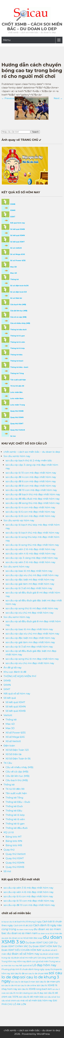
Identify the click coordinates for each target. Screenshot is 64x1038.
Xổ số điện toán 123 (18, 292)
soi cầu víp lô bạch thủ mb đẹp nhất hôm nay (32, 532)
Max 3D (13, 267)
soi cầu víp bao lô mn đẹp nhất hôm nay (29, 629)
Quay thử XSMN (16, 417)
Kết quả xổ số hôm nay (17, 693)
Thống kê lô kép (17, 348)
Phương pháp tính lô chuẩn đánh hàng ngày (23, 969)
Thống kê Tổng (17, 373)
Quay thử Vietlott (17, 430)
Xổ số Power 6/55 (17, 261)
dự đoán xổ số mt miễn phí (24, 958)
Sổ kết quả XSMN (17, 235)
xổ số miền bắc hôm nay (38, 1000)
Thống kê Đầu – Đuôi (19, 367)
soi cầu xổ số (50, 997)
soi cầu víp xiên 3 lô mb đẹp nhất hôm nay (30, 562)
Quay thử (9, 849)
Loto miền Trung (17, 405)
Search (35, 132)
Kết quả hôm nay (17, 223)
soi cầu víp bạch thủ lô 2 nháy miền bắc (29, 460)
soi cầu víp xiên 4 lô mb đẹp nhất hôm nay (30, 553)
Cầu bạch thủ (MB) (18, 305)
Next (58, 98)
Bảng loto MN (14, 840)
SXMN (7, 684)
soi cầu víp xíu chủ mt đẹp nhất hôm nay (29, 612)
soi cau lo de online (27, 985)
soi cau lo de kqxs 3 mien (23, 982)
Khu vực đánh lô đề (15, 671)
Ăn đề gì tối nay (12, 667)
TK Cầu (8, 762)
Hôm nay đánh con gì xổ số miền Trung (36, 961)
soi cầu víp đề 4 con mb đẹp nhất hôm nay (31, 477)
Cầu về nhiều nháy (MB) (20, 323)
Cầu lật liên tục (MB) (18, 311)
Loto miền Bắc (16, 392)
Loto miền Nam (16, 399)
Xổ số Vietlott (13, 741)
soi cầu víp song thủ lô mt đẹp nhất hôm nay (32, 608)
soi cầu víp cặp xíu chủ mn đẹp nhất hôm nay (32, 633)
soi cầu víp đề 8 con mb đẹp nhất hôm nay (31, 485)
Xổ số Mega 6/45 (17, 254)
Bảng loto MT (14, 836)
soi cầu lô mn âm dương (18, 993)
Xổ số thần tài (16, 298)
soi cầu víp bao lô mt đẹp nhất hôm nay (29, 570)
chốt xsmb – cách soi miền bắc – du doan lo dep (32, 26)
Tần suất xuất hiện (18, 380)
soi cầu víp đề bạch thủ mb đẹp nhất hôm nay (33, 494)
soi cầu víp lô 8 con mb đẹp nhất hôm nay (30, 516)
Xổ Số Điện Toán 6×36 (18, 758)
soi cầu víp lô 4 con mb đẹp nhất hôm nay (30, 507)
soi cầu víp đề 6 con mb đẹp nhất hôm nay (31, 481)
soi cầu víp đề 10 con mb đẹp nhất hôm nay (31, 490)
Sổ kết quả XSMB (17, 229)
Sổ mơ (13, 436)
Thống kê (14, 279)
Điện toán (9, 745)
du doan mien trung (25, 930)
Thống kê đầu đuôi (18, 330)
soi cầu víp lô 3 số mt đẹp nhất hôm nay (29, 588)
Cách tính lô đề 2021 (23, 925)
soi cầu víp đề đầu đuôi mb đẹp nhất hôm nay (32, 498)
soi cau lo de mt (9, 985)
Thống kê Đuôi (16, 361)
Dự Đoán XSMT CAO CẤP (39, 942)
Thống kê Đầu (16, 355)
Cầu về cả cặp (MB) (18, 317)
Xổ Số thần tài (13, 754)
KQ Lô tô (9, 832)
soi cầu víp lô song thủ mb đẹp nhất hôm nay (32, 544)
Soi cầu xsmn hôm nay (17, 617)
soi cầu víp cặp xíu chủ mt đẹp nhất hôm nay (32, 575)
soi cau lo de (18, 973)
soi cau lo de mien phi (48, 981)
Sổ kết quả (10, 697)
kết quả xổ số (25, 965)
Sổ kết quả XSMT (17, 242)
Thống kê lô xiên (17, 342)
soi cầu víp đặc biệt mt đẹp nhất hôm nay (30, 579)
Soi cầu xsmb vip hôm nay (19, 520)
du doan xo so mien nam (22, 933)
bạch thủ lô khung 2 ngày (29, 921)
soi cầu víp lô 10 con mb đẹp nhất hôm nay (31, 472)
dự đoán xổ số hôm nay (23, 953)
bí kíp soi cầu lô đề (9, 922)
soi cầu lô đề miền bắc (31, 996)
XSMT (12, 217)
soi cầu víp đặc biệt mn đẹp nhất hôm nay (30, 637)
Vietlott (8, 715)
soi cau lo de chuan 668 (36, 973)
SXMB (7, 680)
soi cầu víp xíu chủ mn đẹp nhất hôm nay (30, 663)
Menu (7, 40)
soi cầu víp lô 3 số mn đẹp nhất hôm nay (29, 646)
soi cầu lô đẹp (36, 993)
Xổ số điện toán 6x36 (19, 286)
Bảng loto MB (14, 845)
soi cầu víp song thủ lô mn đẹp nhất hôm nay (32, 658)
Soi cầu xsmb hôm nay (17, 456)
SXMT (7, 689)
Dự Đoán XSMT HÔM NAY (43, 946)
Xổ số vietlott (16, 248)
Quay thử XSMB (16, 411)
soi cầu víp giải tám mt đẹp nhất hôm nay (30, 583)
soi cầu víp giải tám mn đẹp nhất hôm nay (30, 642)
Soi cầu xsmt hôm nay (16, 566)
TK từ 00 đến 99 (17, 386)
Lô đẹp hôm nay (44, 965)
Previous (8, 98)
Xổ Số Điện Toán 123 (17, 749)
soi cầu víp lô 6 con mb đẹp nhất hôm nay (30, 511)
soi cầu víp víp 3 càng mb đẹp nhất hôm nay (32, 557)
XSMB (12, 204)
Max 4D (13, 273)
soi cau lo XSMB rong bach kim (35, 989)
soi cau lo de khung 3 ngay (30, 979)
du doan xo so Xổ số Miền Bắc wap (25, 938)
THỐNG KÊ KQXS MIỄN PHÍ (20, 676)
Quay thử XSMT (16, 424)
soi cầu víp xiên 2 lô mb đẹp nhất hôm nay (30, 549)
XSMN (12, 210)
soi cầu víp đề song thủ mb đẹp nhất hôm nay (33, 503)
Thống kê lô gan (17, 336)
